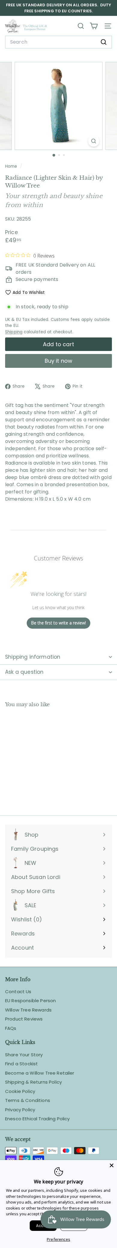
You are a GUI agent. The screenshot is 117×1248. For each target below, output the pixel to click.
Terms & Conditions (27, 1100)
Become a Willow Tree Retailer (39, 1073)
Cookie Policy (20, 1091)
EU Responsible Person (30, 1000)
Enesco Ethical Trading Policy (37, 1118)
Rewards (23, 933)
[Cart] (94, 26)
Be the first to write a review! (58, 623)
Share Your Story (24, 1054)
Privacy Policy (20, 1109)
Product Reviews (24, 1019)
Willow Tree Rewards (28, 1010)
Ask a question (24, 672)
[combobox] (58, 42)
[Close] (112, 1165)
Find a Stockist (21, 1063)
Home (12, 166)
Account (22, 947)
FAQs (10, 1028)
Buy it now (59, 361)
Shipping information (32, 657)
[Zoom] (93, 141)
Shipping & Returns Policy (33, 1082)
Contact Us (18, 991)
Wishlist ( (25, 919)
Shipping (13, 332)
